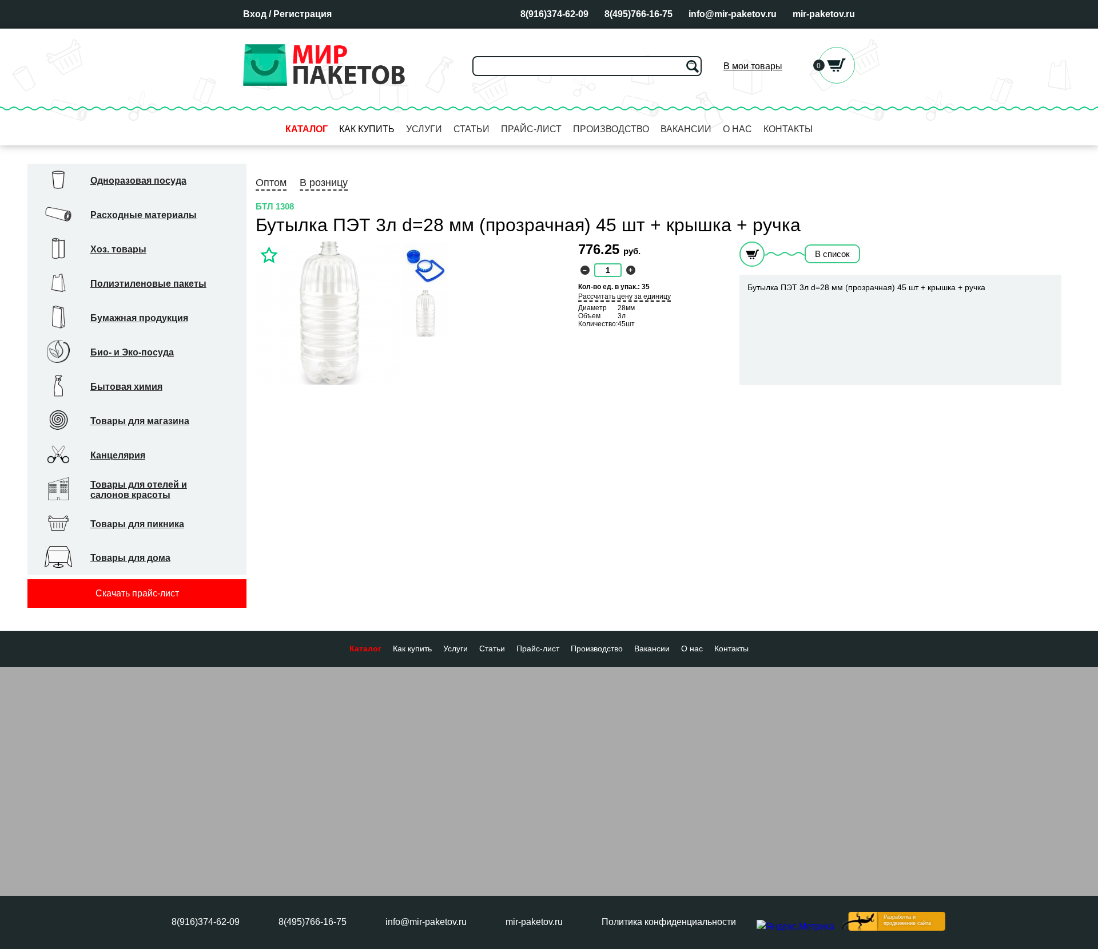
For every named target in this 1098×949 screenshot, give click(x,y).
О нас (737, 129)
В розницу (324, 182)
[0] (836, 80)
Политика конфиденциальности (669, 922)
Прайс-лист (531, 129)
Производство (611, 129)
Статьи (471, 129)
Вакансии (686, 129)
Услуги (424, 129)
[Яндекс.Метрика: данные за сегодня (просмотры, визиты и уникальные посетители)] (795, 927)
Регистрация (302, 14)
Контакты (788, 129)
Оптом (271, 182)
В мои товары (752, 66)
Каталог (306, 129)
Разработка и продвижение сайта (907, 920)
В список (832, 254)
